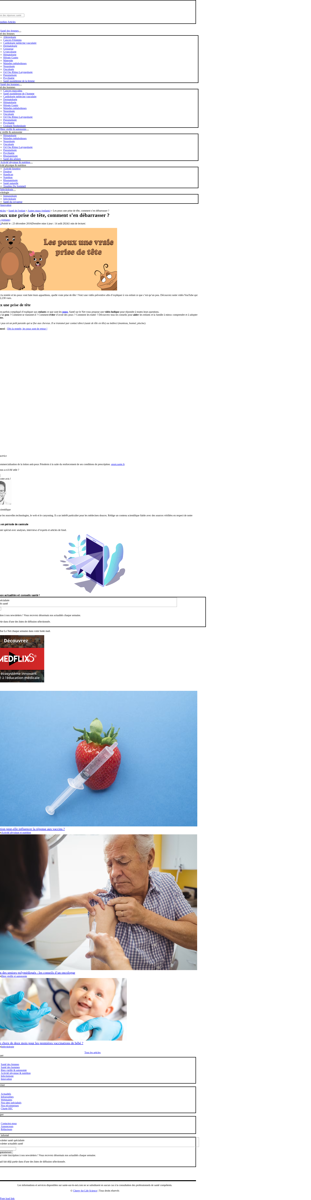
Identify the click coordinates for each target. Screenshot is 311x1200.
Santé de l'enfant (16, 210)
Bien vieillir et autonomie (14, 976)
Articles (12, 21)
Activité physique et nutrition (16, 832)
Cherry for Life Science (85, 1190)
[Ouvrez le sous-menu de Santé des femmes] (20, 31)
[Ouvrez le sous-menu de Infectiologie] (14, 190)
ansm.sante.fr (117, 464)
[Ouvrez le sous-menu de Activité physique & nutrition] (31, 163)
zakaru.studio (105, 1196)
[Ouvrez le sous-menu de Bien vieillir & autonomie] (27, 130)
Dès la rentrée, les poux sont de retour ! (27, 328)
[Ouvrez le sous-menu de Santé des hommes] (20, 85)
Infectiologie (7, 1046)
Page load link (7, 1198)
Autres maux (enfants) (39, 210)
